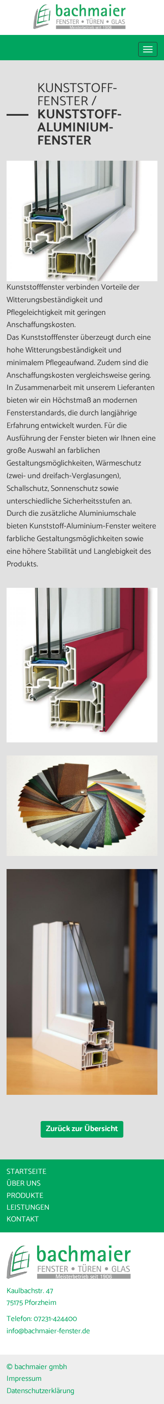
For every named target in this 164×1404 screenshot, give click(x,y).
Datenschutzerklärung (40, 1391)
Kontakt (23, 1219)
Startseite (26, 1172)
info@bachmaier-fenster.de (48, 1331)
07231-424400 (55, 1319)
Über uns (24, 1183)
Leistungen (28, 1207)
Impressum (24, 1379)
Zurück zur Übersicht (82, 1128)
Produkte (25, 1196)
